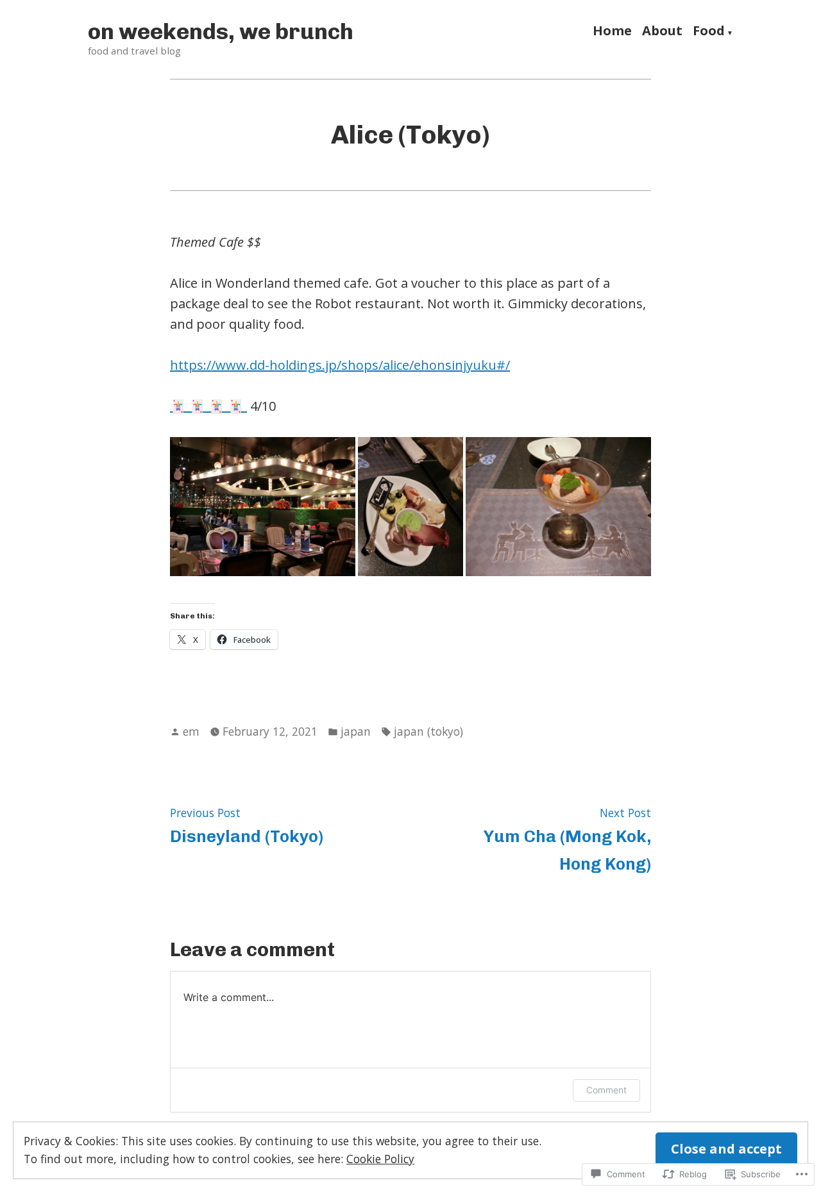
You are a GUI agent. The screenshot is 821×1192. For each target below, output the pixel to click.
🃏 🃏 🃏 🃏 (208, 406)
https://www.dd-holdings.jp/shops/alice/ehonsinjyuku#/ (340, 365)
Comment (606, 1089)
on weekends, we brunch (220, 31)
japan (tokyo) (428, 731)
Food (709, 32)
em (191, 731)
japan (356, 731)
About (662, 32)
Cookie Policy (380, 1158)
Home (612, 32)
